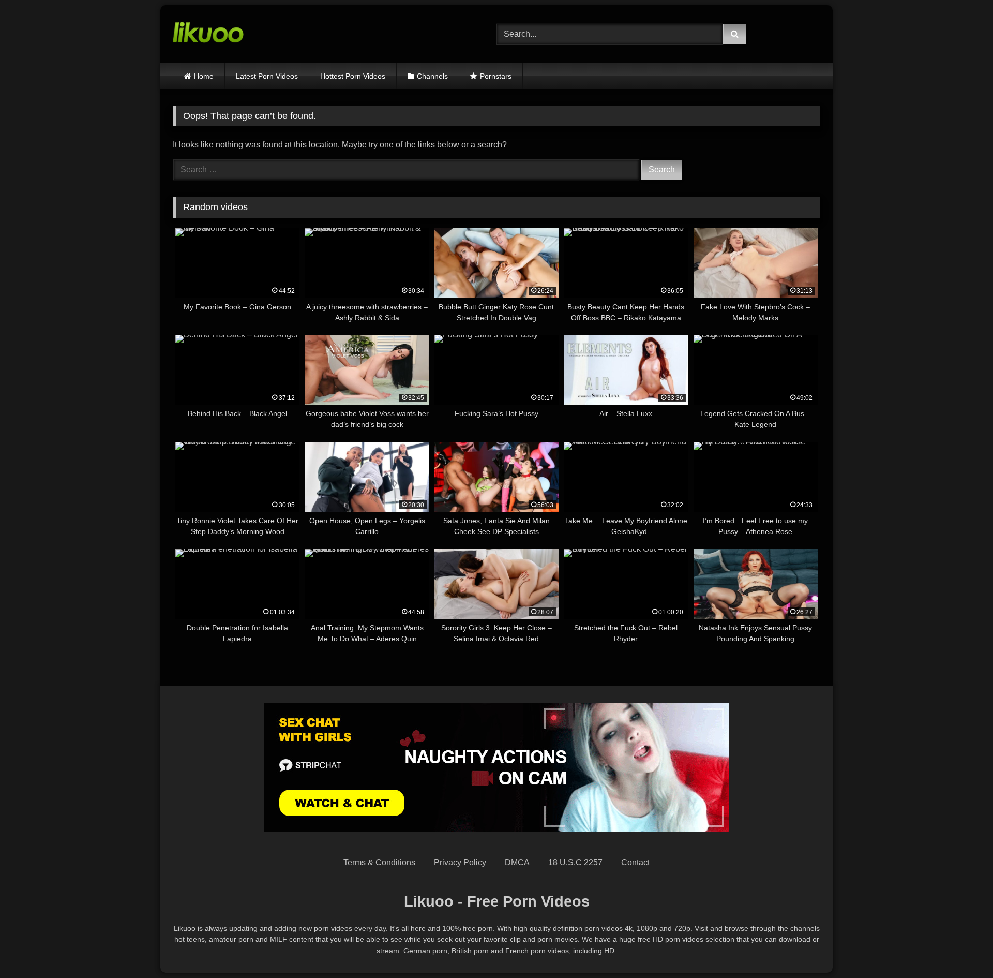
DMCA (517, 862)
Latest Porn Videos (267, 76)
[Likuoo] (208, 34)
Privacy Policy (460, 862)
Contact (635, 862)
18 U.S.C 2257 (575, 862)
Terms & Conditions (379, 862)
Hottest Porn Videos (352, 76)
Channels (432, 76)
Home (204, 76)
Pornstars (495, 76)
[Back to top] (961, 947)
